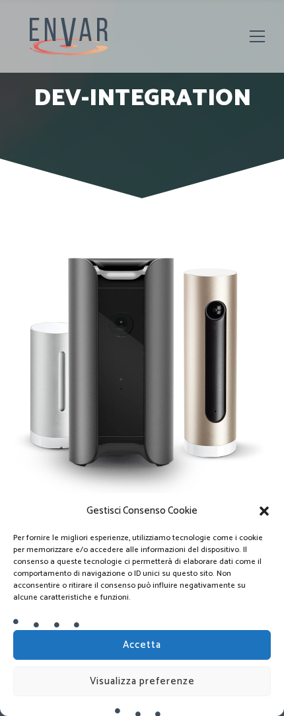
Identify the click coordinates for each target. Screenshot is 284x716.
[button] (264, 511)
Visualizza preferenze (142, 681)
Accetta (142, 645)
